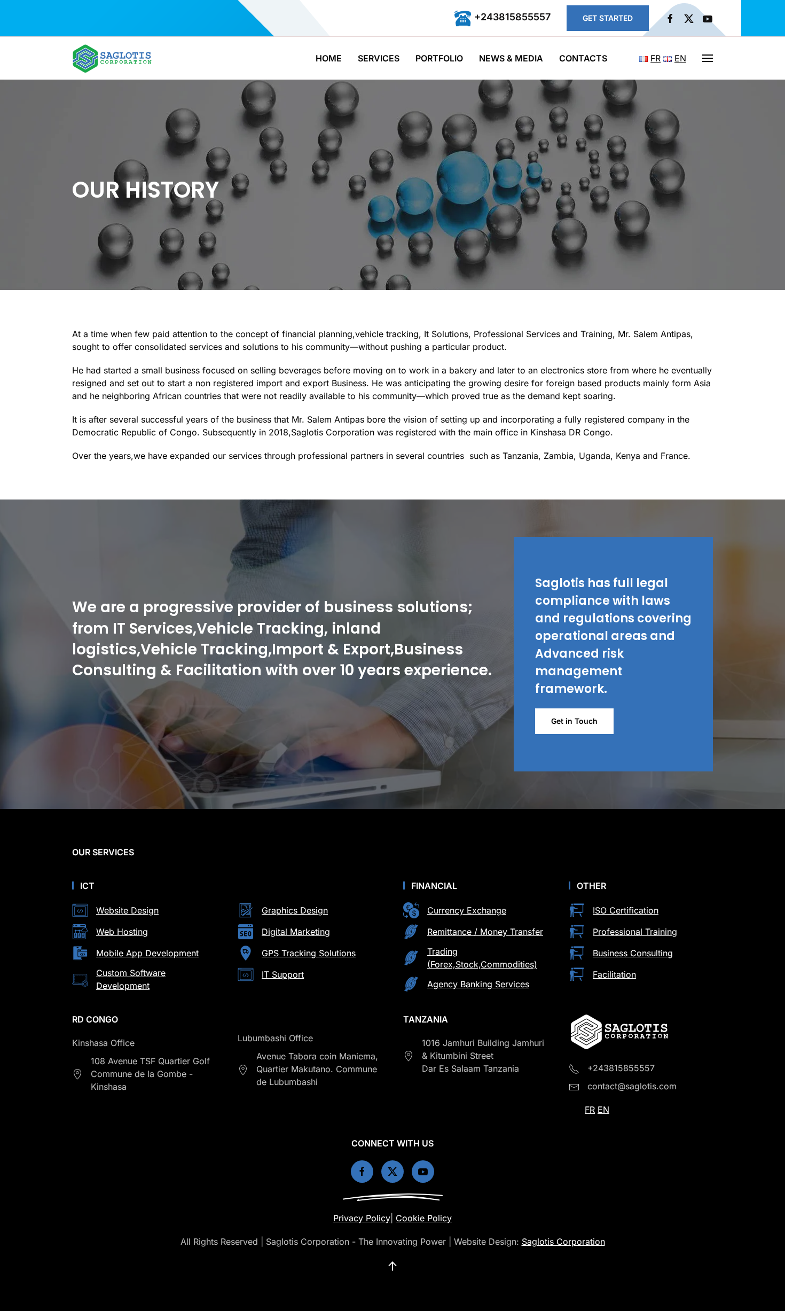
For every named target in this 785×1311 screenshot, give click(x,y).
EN (603, 1109)
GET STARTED (608, 17)
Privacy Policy (361, 1218)
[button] (707, 58)
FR (590, 1109)
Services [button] (378, 58)
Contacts (583, 58)
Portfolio (439, 58)
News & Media (511, 58)
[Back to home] (113, 58)
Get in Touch (574, 720)
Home (329, 58)
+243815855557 (512, 16)
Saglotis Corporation (563, 1241)
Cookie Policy (424, 1218)
